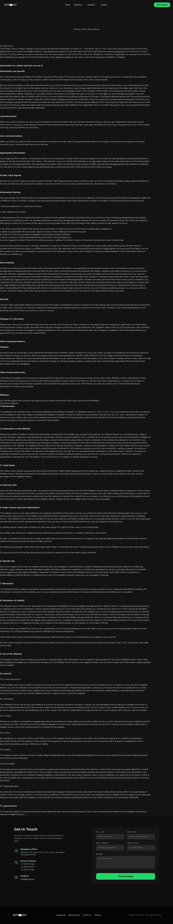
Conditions (87, 915)
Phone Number (133, 843)
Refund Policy (74, 915)
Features (91, 5)
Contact (104, 5)
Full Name (100, 832)
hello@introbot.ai (27, 879)
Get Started (162, 5)
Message (99, 854)
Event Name (132, 832)
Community (61, 915)
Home (67, 5)
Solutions (78, 5)
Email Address (102, 843)
